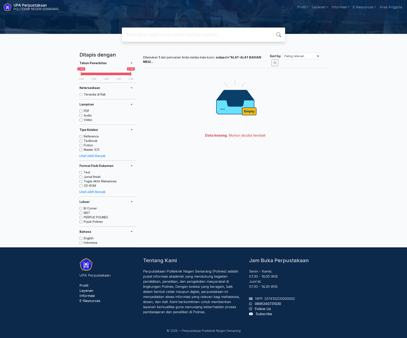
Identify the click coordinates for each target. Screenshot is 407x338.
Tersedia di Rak (95, 94)
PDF (86, 111)
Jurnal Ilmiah (92, 177)
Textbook (91, 141)
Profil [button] (301, 7)
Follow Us (263, 309)
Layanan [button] (319, 7)
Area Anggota (390, 7)
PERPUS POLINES (96, 217)
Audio (88, 115)
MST (87, 213)
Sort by (275, 56)
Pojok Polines (93, 221)
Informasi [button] (339, 7)
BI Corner (90, 208)
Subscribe (264, 314)
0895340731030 (268, 304)
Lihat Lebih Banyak (92, 156)
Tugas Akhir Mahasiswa (100, 181)
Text (87, 172)
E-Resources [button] (363, 7)
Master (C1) (92, 149)
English (88, 238)
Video (88, 120)
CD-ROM (90, 185)
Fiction (88, 145)
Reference (91, 136)
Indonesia (90, 242)
